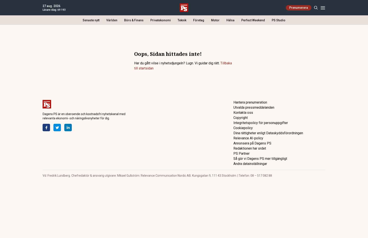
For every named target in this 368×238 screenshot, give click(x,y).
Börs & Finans (134, 20)
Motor (215, 20)
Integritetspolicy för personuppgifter (260, 123)
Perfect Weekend (253, 20)
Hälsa (230, 20)
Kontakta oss (243, 113)
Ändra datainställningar (250, 164)
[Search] (315, 7)
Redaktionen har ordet (249, 148)
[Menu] (322, 7)
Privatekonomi (160, 20)
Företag (198, 20)
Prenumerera (298, 7)
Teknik (182, 20)
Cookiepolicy (243, 128)
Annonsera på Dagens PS (252, 143)
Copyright (240, 118)
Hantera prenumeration (250, 102)
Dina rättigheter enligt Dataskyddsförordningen (268, 133)
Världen (111, 20)
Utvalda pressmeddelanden (253, 107)
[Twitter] (57, 127)
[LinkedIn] (68, 127)
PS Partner (241, 153)
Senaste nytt (91, 20)
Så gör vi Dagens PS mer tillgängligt (260, 159)
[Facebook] (46, 127)
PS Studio (278, 20)
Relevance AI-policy (248, 138)
